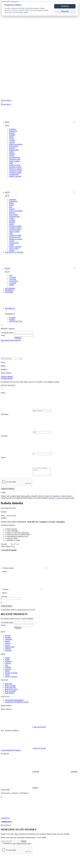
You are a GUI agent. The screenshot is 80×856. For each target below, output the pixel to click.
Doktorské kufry (14, 216)
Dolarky (12, 250)
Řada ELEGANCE (11, 689)
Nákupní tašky (14, 150)
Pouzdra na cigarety (15, 171)
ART (10, 275)
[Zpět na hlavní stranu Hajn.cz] (6, 100)
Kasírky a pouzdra (15, 176)
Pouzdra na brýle (14, 165)
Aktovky (12, 142)
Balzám (6, 589)
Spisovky (12, 148)
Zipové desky (13, 146)
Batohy (11, 137)
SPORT (11, 285)
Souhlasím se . (17, 843)
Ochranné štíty (14, 174)
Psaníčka (12, 135)
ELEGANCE (13, 281)
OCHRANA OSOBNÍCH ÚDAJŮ (17, 702)
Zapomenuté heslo (7, 340)
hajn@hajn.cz (14, 2)
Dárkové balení (8, 568)
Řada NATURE (10, 687)
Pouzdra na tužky (15, 159)
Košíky (11, 152)
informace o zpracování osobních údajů (61, 498)
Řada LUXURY (10, 691)
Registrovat (17, 340)
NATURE (12, 279)
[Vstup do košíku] (40, 91)
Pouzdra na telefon (15, 167)
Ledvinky (12, 140)
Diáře (11, 163)
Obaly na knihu (14, 161)
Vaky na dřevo (14, 248)
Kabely (11, 203)
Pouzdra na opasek (15, 169)
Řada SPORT (9, 693)
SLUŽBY (12, 317)
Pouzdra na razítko (15, 235)
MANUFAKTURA (15, 321)
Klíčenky (12, 154)
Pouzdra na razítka (15, 172)
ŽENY (3, 366)
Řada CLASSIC (10, 685)
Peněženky (12, 129)
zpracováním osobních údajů (21, 843)
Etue (10, 207)
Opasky (11, 138)
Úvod (3, 362)
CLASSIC (12, 277)
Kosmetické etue (14, 157)
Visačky (11, 155)
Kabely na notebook (15, 144)
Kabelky (12, 133)
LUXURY (12, 283)
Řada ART (8, 683)
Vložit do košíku (6, 606)
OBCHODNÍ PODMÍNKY (14, 700)
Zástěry (11, 245)
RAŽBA (12, 319)
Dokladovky (13, 131)
